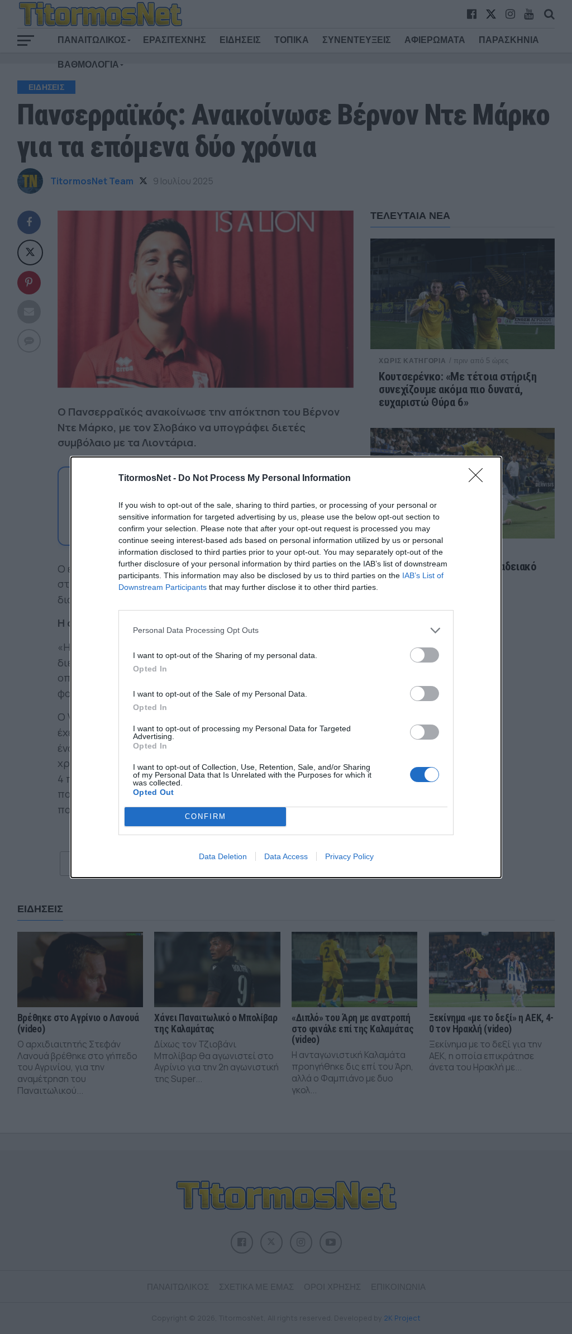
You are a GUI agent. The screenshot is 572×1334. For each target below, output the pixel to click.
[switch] (424, 655)
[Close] (479, 478)
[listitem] (286, 630)
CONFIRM (205, 816)
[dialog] (286, 667)
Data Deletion (223, 856)
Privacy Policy (349, 856)
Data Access (286, 856)
